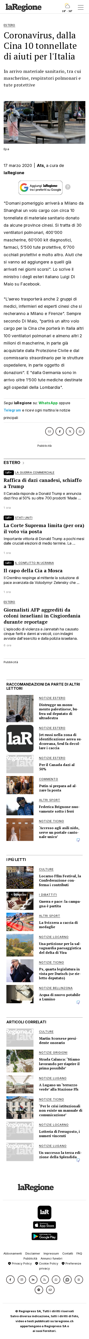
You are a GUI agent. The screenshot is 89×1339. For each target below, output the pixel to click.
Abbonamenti (12, 1253)
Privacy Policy (21, 1263)
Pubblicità (30, 1258)
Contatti (67, 1253)
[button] (10, 1279)
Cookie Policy (48, 1263)
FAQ (79, 1253)
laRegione (14, 172)
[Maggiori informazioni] (68, 187)
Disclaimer (32, 1253)
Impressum (51, 1253)
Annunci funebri (51, 1258)
